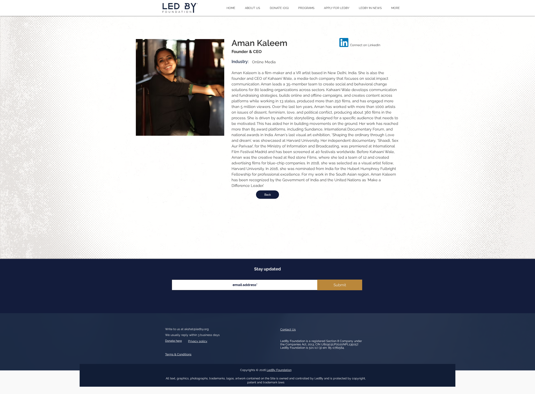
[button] (252, 8)
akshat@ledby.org (196, 329)
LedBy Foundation (279, 370)
